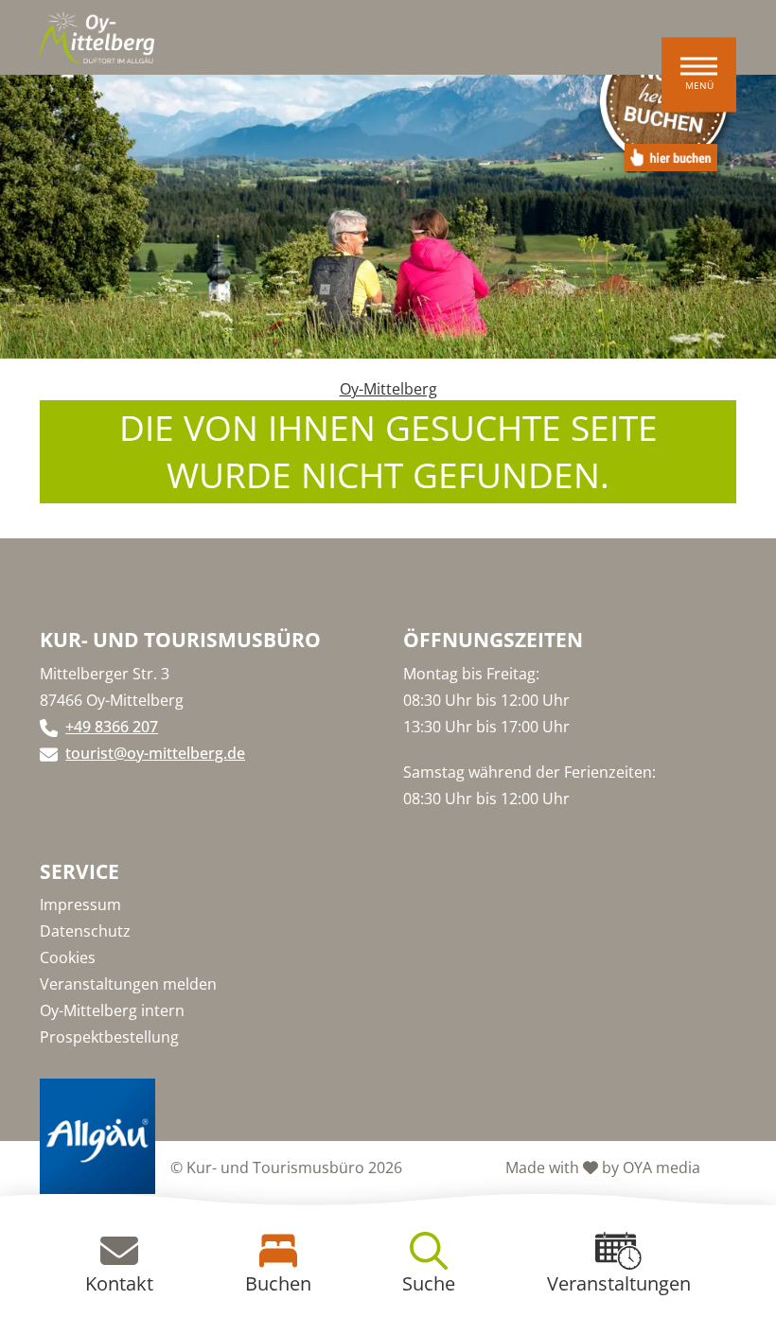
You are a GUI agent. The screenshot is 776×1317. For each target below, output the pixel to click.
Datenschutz (85, 931)
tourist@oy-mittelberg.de (155, 753)
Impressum (80, 904)
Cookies (68, 957)
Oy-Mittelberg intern (112, 1010)
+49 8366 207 (111, 726)
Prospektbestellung (109, 1037)
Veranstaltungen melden (128, 984)
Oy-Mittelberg (388, 388)
